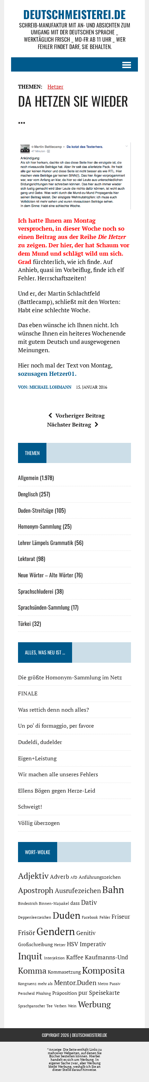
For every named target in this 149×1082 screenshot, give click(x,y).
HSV (72, 944)
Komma (32, 970)
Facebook (90, 917)
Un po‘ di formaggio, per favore (56, 725)
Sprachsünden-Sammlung (44, 607)
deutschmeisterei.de (89, 1035)
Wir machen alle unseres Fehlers (58, 774)
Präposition (64, 993)
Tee (49, 1005)
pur (83, 993)
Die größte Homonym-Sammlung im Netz (70, 677)
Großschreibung (35, 944)
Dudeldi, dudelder (40, 742)
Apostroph (35, 890)
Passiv (115, 983)
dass (75, 903)
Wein (72, 1005)
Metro (103, 983)
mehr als (45, 983)
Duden (66, 915)
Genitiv (86, 933)
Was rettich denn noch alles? (53, 709)
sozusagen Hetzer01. (47, 374)
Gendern (55, 931)
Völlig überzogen (39, 823)
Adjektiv (33, 875)
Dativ (89, 902)
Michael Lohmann (50, 387)
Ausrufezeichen (78, 890)
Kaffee (75, 957)
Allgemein (28, 477)
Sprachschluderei (35, 591)
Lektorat (26, 558)
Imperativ (93, 944)
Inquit (30, 956)
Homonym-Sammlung (39, 526)
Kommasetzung (64, 971)
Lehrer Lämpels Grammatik (45, 542)
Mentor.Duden (75, 982)
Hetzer (55, 86)
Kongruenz (27, 983)
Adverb (59, 877)
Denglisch (28, 494)
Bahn (113, 889)
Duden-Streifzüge (35, 510)
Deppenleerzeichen (34, 917)
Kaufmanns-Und (106, 957)
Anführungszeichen (100, 877)
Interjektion (54, 958)
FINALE (27, 693)
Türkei (24, 623)
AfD (73, 877)
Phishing (43, 993)
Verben (60, 1005)
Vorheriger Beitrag (80, 415)
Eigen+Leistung (37, 758)
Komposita (103, 970)
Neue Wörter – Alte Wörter (45, 575)
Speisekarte (104, 993)
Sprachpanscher (31, 1005)
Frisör (26, 932)
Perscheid (26, 993)
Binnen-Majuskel (54, 903)
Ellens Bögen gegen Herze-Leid (56, 790)
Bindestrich (27, 903)
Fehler (104, 917)
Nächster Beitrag (69, 424)
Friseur (121, 916)
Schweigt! (30, 806)
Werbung (94, 1004)
